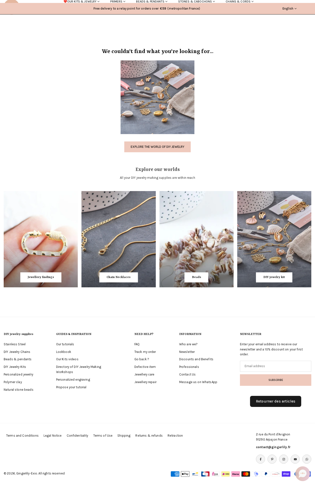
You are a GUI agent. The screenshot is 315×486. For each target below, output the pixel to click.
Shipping (123, 435)
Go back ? (141, 359)
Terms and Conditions (22, 435)
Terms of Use (103, 435)
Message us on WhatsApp (198, 382)
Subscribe (275, 380)
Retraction (175, 435)
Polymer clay (13, 382)
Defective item (145, 367)
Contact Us (187, 374)
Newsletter (187, 352)
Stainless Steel (15, 344)
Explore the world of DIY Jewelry (157, 147)
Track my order (145, 352)
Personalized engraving (73, 379)
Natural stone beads (18, 389)
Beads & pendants (18, 359)
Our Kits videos (67, 359)
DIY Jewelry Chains (17, 352)
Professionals (189, 367)
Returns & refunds (148, 435)
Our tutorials (65, 344)
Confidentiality (77, 435)
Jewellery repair (145, 382)
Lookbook (63, 352)
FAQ (137, 344)
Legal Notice (53, 435)
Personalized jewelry (18, 374)
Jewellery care (144, 374)
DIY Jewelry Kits (15, 367)
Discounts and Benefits (196, 359)
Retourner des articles (275, 401)
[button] (302, 473)
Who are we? (188, 344)
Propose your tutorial (71, 387)
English (288, 8)
